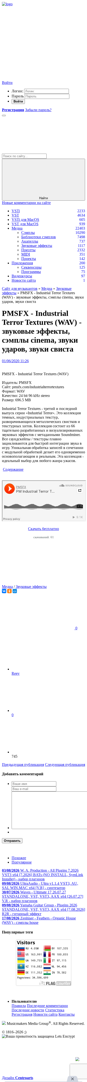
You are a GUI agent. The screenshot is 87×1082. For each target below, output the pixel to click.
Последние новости (28, 1010)
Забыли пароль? (38, 110)
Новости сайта (24, 280)
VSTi (16, 211)
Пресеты (28, 250)
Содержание (13, 469)
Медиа (17, 228)
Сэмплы (28, 233)
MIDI (25, 254)
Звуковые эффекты (36, 246)
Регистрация (22, 1014)
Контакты (66, 1014)
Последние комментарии (47, 1006)
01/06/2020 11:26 (15, 361)
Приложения (22, 263)
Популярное (22, 862)
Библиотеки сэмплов (38, 237)
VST (15, 215)
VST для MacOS (25, 224)
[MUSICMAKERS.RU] (7, 4)
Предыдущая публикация (23, 764)
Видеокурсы (22, 276)
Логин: (17, 91)
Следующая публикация (65, 764)
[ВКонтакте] (4, 591)
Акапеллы (29, 241)
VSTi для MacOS (25, 220)
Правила (19, 1006)
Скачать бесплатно (43, 529)
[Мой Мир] (15, 591)
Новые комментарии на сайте (26, 203)
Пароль (18, 96)
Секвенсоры (31, 267)
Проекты (28, 259)
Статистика (54, 1010)
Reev (16, 673)
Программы (31, 272)
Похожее (19, 858)
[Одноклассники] (9, 591)
